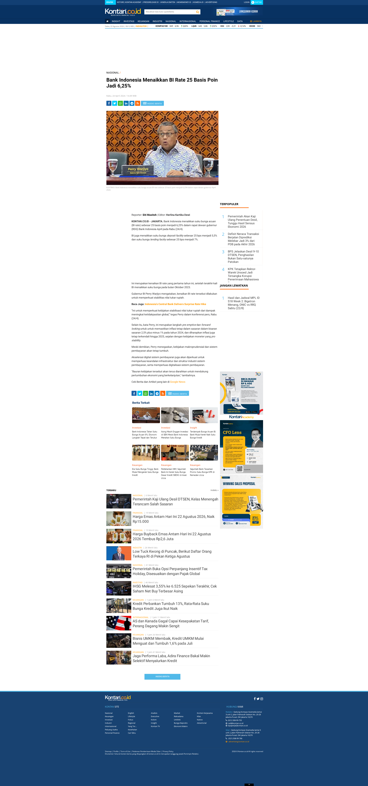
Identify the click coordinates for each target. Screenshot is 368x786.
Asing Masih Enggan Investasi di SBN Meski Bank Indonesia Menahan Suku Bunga (174, 434)
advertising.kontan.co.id (238, 741)
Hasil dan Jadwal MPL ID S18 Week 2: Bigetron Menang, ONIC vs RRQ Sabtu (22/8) (244, 303)
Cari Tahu (132, 733)
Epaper (109, 2)
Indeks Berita (162, 676)
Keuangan (143, 21)
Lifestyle (228, 21)
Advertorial (201, 723)
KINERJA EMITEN (168, 2)
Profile (116, 751)
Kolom (154, 719)
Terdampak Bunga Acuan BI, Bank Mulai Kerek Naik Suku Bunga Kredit (203, 434)
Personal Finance (210, 21)
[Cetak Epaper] (237, 15)
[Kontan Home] (107, 21)
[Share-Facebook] (108, 103)
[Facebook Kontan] (255, 698)
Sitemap (108, 751)
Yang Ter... (132, 726)
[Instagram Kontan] (261, 698)
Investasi (129, 21)
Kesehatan (132, 729)
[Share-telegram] (131, 103)
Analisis (154, 713)
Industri (157, 21)
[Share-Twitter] (114, 103)
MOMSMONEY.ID (184, 2)
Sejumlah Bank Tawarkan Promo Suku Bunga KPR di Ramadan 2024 (202, 472)
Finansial (138, 512)
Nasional (171, 21)
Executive (155, 716)
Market (177, 713)
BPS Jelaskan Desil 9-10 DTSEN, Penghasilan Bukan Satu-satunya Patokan (243, 257)
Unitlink (177, 719)
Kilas (199, 716)
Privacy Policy (168, 751)
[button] (197, 11)
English (131, 713)
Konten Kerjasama (205, 713)
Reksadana (178, 716)
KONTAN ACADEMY (133, 2)
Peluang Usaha (111, 729)
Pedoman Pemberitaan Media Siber (146, 751)
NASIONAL (112, 72)
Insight (154, 723)
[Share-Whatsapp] (120, 103)
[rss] (137, 103)
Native (200, 719)
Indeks (214, 490)
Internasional (188, 21)
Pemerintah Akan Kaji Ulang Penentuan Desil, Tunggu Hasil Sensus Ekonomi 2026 (242, 221)
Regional (131, 723)
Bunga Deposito (181, 723)
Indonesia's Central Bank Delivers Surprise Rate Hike (175, 304)
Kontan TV (155, 726)
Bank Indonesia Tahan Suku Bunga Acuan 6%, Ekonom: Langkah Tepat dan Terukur (144, 434)
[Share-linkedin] (126, 103)
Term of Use (125, 751)
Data (240, 21)
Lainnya (257, 21)
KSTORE (120, 2)
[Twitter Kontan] (258, 698)
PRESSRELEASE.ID (151, 2)
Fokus (130, 719)
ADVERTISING (211, 2)
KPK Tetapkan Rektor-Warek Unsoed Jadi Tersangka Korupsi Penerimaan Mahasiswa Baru (243, 276)
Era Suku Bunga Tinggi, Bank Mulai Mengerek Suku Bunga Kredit (145, 472)
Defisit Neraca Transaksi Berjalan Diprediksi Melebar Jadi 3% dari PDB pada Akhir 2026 (243, 239)
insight (116, 21)
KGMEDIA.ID (198, 2)
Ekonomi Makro (181, 726)
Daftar (258, 2)
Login (246, 2)
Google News (177, 381)
